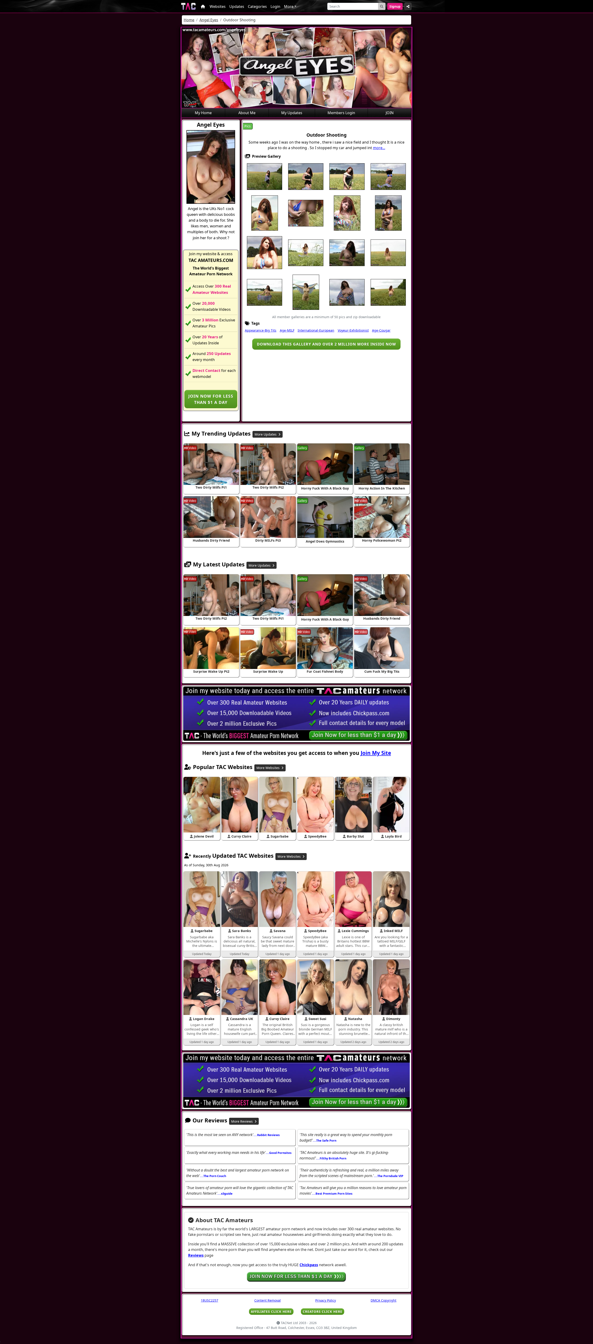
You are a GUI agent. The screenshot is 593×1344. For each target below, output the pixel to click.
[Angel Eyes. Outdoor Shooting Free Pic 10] (388, 212)
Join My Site (376, 753)
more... (379, 147)
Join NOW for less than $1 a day (210, 399)
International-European (316, 330)
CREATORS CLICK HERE (322, 1311)
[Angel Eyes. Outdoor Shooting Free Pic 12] (305, 252)
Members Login (341, 112)
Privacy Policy (325, 1300)
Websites (218, 6)
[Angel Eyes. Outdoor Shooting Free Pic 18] (306, 291)
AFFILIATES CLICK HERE (271, 1311)
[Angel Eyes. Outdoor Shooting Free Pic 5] (388, 176)
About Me (246, 112)
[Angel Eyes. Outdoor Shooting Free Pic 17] (264, 291)
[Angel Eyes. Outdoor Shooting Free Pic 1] (264, 176)
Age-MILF (287, 330)
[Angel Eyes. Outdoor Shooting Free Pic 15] (388, 252)
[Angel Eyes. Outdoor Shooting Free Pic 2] (305, 176)
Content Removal (267, 1300)
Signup (395, 6)
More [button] (288, 6)
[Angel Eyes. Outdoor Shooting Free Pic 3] (347, 176)
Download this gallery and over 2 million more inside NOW (326, 344)
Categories (257, 6)
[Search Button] (381, 6)
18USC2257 (209, 1300)
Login (275, 6)
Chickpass (309, 1264)
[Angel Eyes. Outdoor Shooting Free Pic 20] (388, 291)
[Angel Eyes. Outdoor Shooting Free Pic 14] (347, 252)
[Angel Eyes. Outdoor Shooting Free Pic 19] (347, 291)
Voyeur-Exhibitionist (353, 330)
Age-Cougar (381, 330)
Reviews (196, 1255)
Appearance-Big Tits (260, 330)
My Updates (291, 112)
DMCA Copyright (383, 1300)
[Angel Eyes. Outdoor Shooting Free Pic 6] (264, 212)
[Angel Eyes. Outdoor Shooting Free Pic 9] (347, 212)
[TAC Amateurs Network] (188, 6)
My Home (203, 112)
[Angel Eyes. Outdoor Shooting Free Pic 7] (305, 212)
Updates (236, 6)
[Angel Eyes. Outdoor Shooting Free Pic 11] (264, 252)
